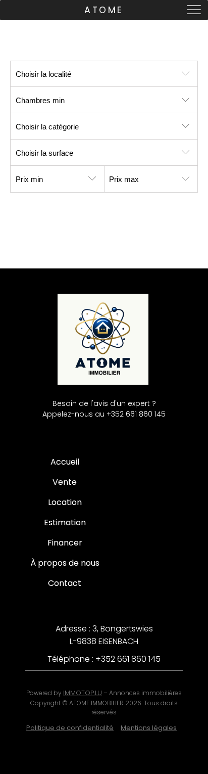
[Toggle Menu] (195, 10)
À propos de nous (64, 563)
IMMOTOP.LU (82, 693)
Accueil (64, 462)
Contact (64, 583)
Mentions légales (149, 728)
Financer (64, 543)
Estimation (65, 522)
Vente (65, 482)
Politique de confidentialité (70, 728)
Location (65, 502)
